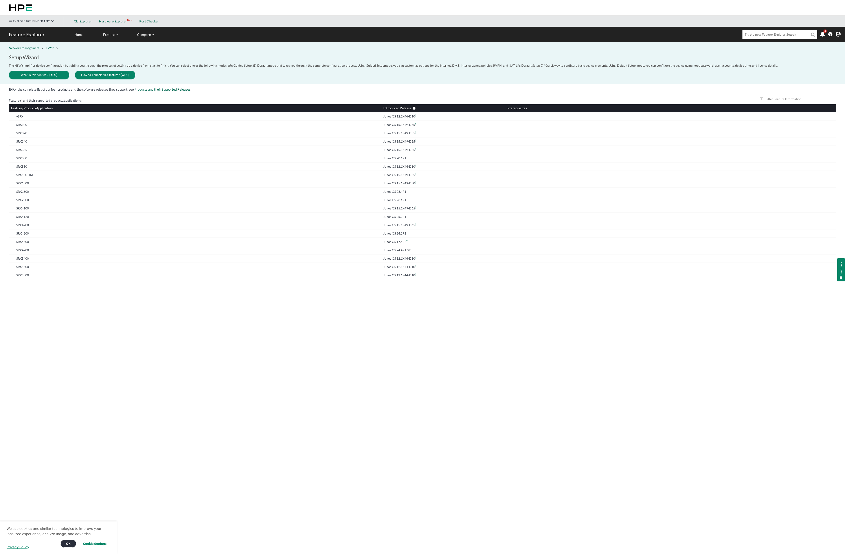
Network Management (24, 48)
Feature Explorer (27, 34)
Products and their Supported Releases (162, 89)
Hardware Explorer (113, 21)
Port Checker (149, 21)
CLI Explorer (83, 21)
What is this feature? (37, 75)
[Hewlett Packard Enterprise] (19, 7)
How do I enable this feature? (103, 75)
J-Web (49, 48)
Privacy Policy (18, 547)
